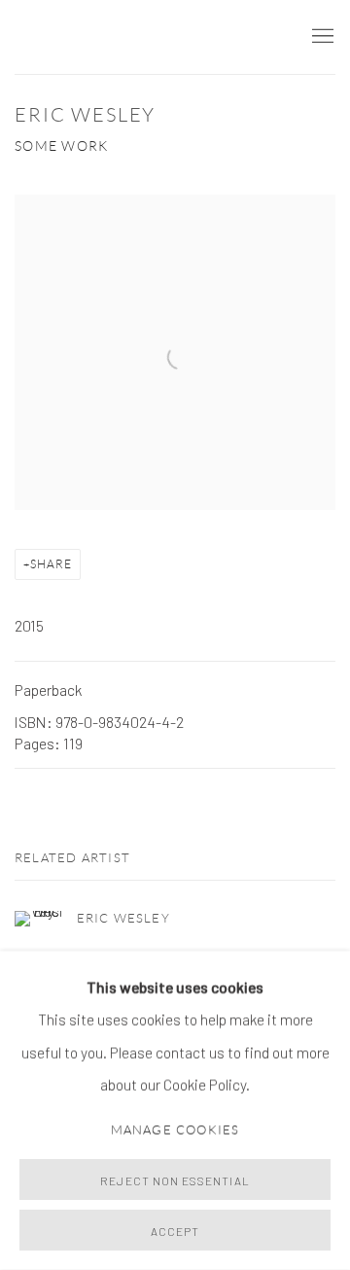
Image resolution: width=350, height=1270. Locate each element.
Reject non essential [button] (174, 1180)
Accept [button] (175, 1231)
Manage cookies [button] (175, 1129)
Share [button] (51, 564)
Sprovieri (73, 37)
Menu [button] (320, 37)
